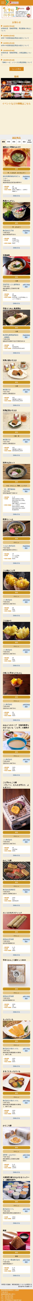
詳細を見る (16, 196)
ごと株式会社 (7, 600)
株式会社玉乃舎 (8, 230)
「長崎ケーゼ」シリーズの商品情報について (16, 62)
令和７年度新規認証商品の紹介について (15, 38)
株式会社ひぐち (8, 1209)
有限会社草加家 (8, 939)
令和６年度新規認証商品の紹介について (15, 45)
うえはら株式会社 (9, 546)
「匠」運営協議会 (9, 489)
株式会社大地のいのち (10, 1048)
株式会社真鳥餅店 (9, 890)
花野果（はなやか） (10, 1155)
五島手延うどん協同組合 (11, 284)
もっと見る (16, 69)
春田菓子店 (7, 390)
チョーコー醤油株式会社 (11, 1260)
